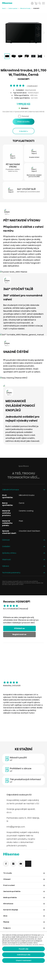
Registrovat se (19, 634)
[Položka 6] (40, 56)
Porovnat (25, 116)
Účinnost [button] (6, 540)
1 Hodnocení (32, 86)
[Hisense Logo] (23, 854)
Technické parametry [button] (11, 573)
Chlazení (6, 879)
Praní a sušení (9, 885)
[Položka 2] (13, 56)
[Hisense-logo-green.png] (15, 3)
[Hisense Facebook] (6, 864)
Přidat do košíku (23, 122)
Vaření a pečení (12, 8)
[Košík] (36, 3)
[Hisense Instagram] (13, 864)
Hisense (6, 922)
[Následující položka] (43, 32)
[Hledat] (39, 3)
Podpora (6, 928)
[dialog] (23, 948)
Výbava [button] (5, 566)
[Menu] (43, 3)
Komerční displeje (10, 910)
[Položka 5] (33, 56)
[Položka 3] (20, 56)
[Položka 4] (27, 56)
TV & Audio (7, 873)
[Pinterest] (28, 864)
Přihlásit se (19, 628)
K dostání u (23, 131)
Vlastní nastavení (23, 960)
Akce (5, 916)
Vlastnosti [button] (6, 559)
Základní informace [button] (10, 490)
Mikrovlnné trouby (25, 8)
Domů (4, 8)
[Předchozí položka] (3, 32)
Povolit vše (23, 949)
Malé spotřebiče (10, 897)
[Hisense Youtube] (21, 864)
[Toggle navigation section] (44, 873)
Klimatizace (8, 904)
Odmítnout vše (23, 954)
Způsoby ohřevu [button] (9, 553)
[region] (23, 33)
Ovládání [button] (6, 546)
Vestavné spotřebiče (11, 891)
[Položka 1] (7, 56)
